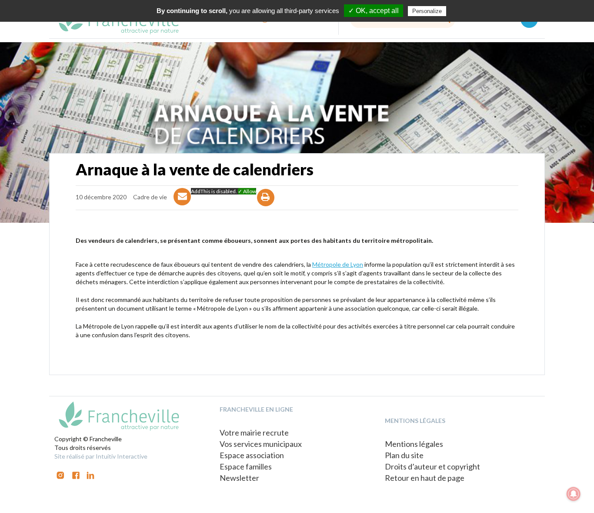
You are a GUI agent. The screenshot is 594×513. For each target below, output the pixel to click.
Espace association (252, 455)
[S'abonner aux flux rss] (76, 474)
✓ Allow (247, 191)
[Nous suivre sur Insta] (60, 474)
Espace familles (246, 466)
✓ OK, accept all (373, 10)
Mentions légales (414, 444)
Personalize (427, 11)
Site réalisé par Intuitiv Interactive (100, 456)
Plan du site (404, 455)
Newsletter (239, 478)
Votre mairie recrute (254, 432)
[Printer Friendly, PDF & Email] (266, 205)
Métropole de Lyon (337, 264)
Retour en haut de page (424, 478)
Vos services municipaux (261, 444)
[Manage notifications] (574, 494)
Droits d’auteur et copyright (432, 466)
